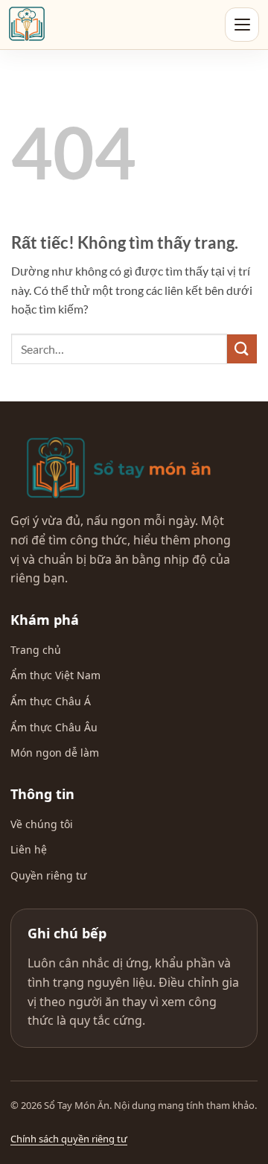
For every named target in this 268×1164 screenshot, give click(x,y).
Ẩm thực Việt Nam (55, 675)
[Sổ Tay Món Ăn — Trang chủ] (118, 467)
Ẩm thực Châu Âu (54, 727)
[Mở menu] (242, 24)
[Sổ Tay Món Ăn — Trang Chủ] (27, 24)
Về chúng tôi (41, 824)
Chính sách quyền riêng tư (68, 1138)
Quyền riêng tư (48, 875)
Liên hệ (28, 849)
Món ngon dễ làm (54, 752)
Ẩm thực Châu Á (50, 701)
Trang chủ (35, 650)
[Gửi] (242, 348)
